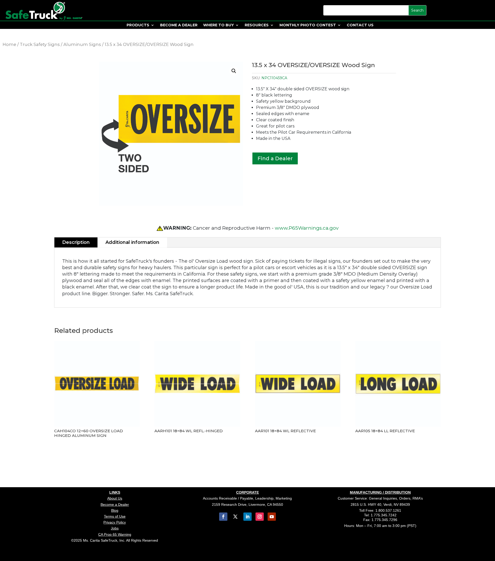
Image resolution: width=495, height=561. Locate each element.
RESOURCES (257, 25)
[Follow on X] (235, 516)
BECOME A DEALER (178, 25)
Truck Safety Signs (40, 44)
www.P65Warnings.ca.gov (307, 228)
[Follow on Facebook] (223, 516)
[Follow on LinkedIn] (247, 516)
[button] (233, 71)
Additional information (132, 242)
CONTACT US (360, 25)
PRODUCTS (138, 25)
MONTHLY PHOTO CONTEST (307, 25)
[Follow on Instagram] (259, 516)
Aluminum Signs (82, 44)
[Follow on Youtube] (272, 516)
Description (76, 242)
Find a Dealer (275, 158)
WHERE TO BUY (218, 25)
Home (9, 44)
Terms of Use (115, 516)
